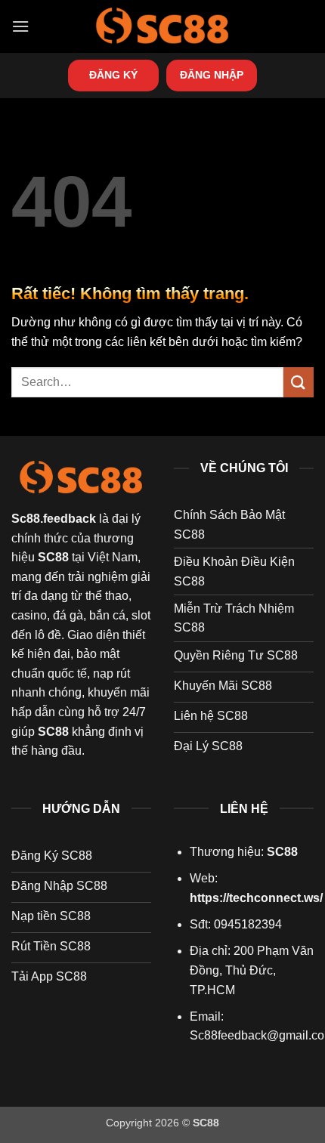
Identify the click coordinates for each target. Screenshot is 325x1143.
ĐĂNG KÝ (113, 75)
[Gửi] (298, 382)
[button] (20, 26)
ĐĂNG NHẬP (211, 75)
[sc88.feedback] (162, 26)
